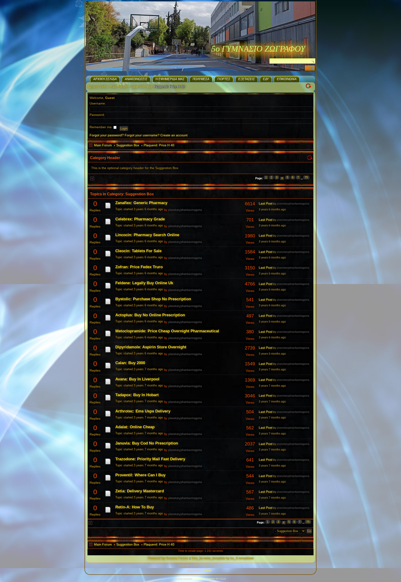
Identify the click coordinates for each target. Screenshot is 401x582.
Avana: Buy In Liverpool (137, 379)
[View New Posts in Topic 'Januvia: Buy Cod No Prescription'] (108, 448)
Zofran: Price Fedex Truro (139, 267)
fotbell (222, 578)
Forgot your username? (142, 135)
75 (306, 177)
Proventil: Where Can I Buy (140, 475)
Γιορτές (223, 79)
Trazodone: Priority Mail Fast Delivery (150, 459)
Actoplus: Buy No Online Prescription (150, 315)
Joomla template (183, 578)
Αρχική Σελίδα (105, 79)
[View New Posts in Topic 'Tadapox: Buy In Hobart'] (108, 400)
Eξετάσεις (246, 79)
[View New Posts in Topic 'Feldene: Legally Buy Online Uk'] (108, 288)
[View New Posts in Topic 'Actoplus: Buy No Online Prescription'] (108, 320)
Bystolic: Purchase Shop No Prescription (153, 299)
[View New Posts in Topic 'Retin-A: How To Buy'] (108, 512)
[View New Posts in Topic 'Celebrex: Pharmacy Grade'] (108, 224)
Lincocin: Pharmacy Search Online (147, 235)
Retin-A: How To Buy (134, 507)
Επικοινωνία (287, 79)
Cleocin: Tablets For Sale (138, 251)
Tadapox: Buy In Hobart (137, 395)
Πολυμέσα (201, 79)
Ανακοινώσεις (136, 79)
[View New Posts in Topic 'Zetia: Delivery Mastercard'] (108, 496)
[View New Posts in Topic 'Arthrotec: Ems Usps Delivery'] (108, 416)
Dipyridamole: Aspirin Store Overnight (150, 347)
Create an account (174, 135)
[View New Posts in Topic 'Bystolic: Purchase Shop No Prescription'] (108, 304)
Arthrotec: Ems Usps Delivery (142, 411)
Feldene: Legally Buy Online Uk (144, 283)
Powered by (156, 558)
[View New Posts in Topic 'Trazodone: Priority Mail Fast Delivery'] (108, 464)
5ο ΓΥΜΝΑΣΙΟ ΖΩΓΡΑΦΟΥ (258, 48)
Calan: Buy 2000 (130, 363)
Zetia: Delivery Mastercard (139, 491)
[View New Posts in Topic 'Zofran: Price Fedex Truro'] (108, 272)
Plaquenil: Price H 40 (159, 145)
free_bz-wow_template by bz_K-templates (222, 558)
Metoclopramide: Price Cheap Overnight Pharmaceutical (167, 331)
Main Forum (118, 86)
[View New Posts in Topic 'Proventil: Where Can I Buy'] (108, 480)
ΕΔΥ (266, 79)
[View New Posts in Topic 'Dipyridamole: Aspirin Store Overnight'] (108, 352)
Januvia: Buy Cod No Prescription (146, 443)
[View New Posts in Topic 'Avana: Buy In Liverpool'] (108, 384)
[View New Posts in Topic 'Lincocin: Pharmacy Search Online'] (108, 240)
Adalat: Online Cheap (135, 427)
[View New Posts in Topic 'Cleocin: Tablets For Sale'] (108, 256)
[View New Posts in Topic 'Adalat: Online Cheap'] (108, 432)
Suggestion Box (140, 86)
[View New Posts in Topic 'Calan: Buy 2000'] (108, 368)
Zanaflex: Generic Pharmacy (141, 203)
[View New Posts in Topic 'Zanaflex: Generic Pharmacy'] (108, 208)
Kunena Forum (177, 558)
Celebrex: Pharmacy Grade (140, 219)
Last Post (265, 203)
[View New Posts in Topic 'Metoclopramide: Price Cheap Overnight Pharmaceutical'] (108, 336)
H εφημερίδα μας (169, 79)
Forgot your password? (107, 135)
